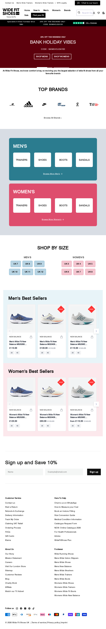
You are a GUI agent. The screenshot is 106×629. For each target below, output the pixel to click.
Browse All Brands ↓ (53, 118)
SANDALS (84, 160)
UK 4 (78, 264)
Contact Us (9, 3)
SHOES (42, 160)
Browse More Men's (51, 174)
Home (27, 10)
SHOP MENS (42, 56)
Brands (67, 10)
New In (36, 10)
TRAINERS (21, 160)
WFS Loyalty (62, 3)
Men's (46, 10)
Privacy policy (53, 622)
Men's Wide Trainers (24, 3)
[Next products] (96, 331)
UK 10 (14, 272)
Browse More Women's (51, 219)
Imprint (64, 622)
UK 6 (66, 272)
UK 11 (27, 272)
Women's (56, 10)
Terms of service (39, 622)
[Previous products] (9, 331)
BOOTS (63, 160)
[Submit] (79, 13)
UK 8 (27, 264)
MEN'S (20, 146)
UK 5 (90, 264)
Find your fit (38, 15)
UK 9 (39, 264)
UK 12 (40, 272)
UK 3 (66, 264)
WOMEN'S (24, 191)
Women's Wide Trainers (44, 3)
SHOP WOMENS (61, 56)
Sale (26, 15)
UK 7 (15, 264)
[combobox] (84, 13)
